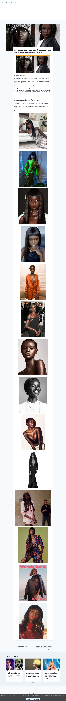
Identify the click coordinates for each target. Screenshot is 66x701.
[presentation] (14, 664)
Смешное (62, 2)
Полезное (55, 2)
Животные (29, 2)
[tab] (32, 682)
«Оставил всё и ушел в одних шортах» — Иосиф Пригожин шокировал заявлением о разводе (22, 645)
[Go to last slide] (7, 670)
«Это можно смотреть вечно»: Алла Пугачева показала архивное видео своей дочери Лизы (51, 675)
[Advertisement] (33, 12)
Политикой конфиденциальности (39, 696)
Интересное (37, 2)
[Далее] (58, 670)
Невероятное (46, 2)
